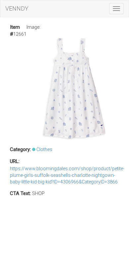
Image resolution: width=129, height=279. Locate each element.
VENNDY (16, 8)
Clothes (44, 149)
